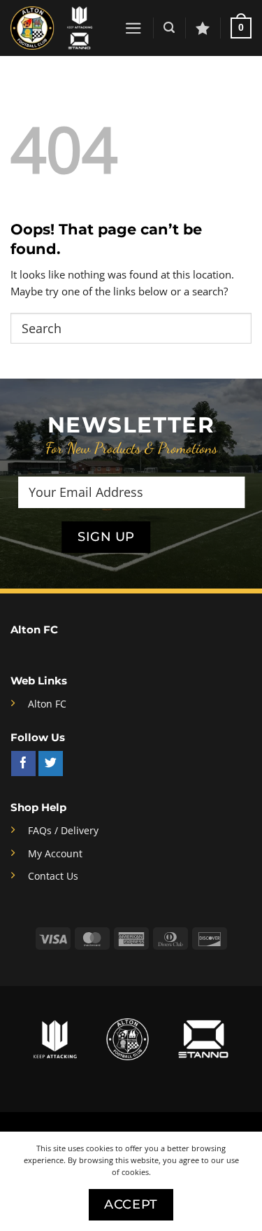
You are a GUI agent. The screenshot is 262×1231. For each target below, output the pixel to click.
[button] (133, 28)
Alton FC (47, 704)
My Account (55, 853)
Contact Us (53, 876)
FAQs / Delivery (63, 830)
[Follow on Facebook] (23, 763)
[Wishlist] (203, 28)
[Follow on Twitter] (50, 763)
